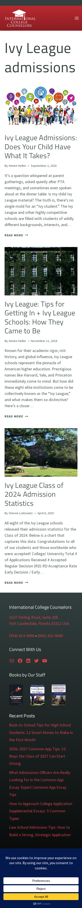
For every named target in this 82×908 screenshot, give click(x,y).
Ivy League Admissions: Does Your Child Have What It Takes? (41, 146)
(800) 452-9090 (50, 635)
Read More (16, 235)
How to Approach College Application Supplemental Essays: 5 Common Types (40, 811)
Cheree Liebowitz (21, 513)
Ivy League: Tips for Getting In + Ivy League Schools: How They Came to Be (40, 317)
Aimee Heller (17, 166)
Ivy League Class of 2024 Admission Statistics (34, 494)
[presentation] (41, 105)
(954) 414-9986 (21, 635)
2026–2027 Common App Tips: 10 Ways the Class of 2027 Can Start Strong (37, 756)
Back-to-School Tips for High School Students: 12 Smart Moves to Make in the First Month (41, 732)
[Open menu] (76, 18)
